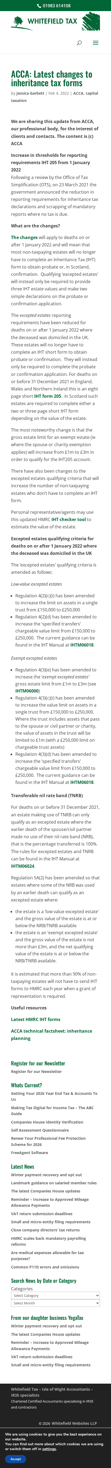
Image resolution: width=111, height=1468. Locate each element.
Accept (16, 1459)
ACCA (78, 93)
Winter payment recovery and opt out (46, 1174)
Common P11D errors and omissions (45, 1267)
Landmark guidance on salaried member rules (54, 1182)
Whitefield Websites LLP (74, 1423)
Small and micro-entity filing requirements (51, 1221)
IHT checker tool (68, 519)
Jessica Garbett (30, 93)
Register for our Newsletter (36, 1071)
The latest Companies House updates (45, 1191)
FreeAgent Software (29, 1152)
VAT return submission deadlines (41, 1213)
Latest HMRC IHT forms (35, 1019)
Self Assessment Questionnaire (40, 1130)
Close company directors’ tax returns (45, 1229)
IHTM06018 (81, 645)
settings (49, 1449)
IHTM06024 (22, 866)
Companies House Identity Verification (47, 1122)
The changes (24, 237)
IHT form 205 (47, 396)
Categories (22, 1289)
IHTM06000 (27, 691)
